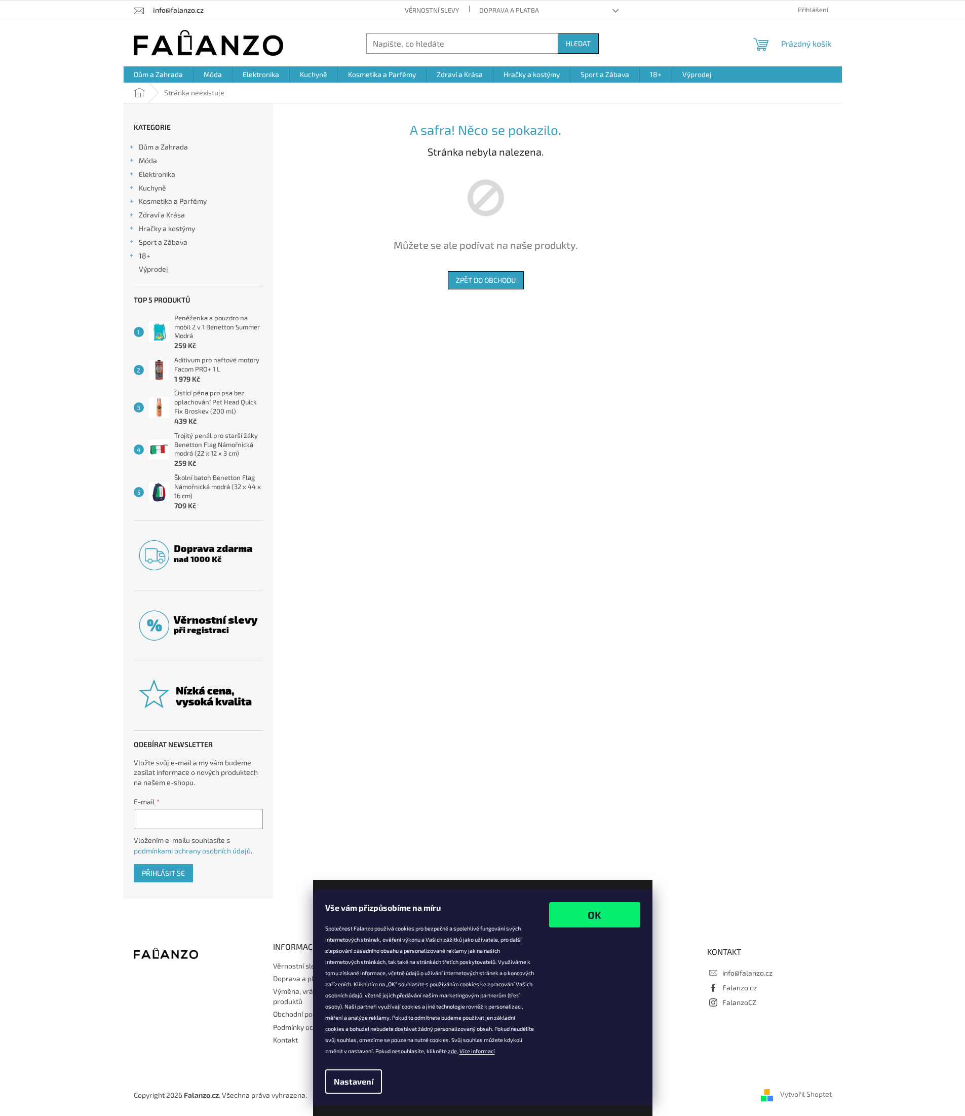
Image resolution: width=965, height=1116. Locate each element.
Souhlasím (594, 914)
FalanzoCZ (739, 1002)
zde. (453, 1051)
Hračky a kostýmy (167, 228)
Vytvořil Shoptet (806, 1094)
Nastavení (353, 1081)
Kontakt (285, 1039)
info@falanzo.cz (747, 973)
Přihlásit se (163, 873)
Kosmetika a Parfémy (173, 201)
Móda (148, 160)
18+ (144, 255)
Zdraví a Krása (162, 214)
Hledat (578, 43)
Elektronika (157, 174)
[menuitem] (158, 74)
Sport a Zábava (163, 242)
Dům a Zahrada (163, 146)
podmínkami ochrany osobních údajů (192, 850)
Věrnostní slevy (432, 10)
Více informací (477, 1051)
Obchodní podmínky (304, 1014)
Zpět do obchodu (486, 280)
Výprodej (153, 269)
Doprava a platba (509, 10)
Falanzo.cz (739, 987)
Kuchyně (152, 187)
